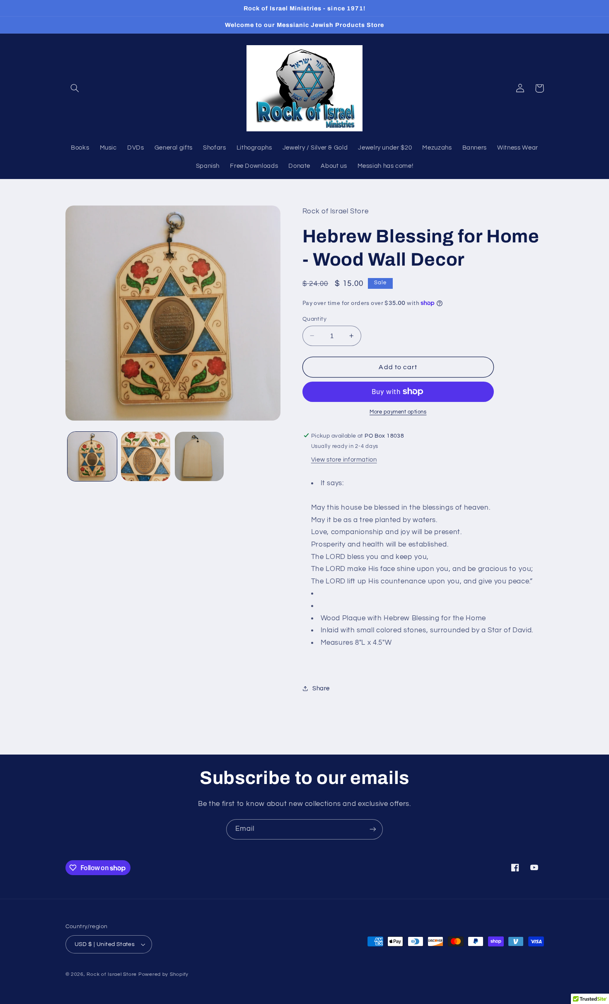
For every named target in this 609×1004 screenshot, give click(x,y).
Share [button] (321, 688)
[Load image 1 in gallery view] (92, 456)
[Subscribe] (372, 829)
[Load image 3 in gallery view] (199, 456)
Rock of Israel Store (112, 974)
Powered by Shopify (163, 974)
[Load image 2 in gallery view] (145, 456)
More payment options (398, 412)
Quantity (314, 319)
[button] (75, 88)
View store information (344, 460)
